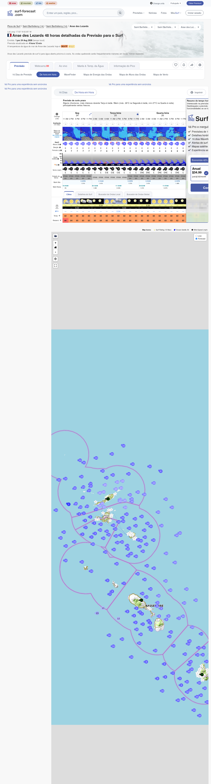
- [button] (55, 252)
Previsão (19, 66)
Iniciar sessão (194, 12)
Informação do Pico (124, 66)
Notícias (153, 12)
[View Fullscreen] (55, 265)
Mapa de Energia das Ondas (98, 74)
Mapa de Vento (160, 74)
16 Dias (63, 92)
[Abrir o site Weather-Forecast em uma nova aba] (50, 3)
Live (200, 235)
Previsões (137, 12)
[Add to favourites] (176, 65)
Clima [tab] (69, 194)
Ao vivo (63, 66)
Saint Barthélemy (33, 26)
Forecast (201, 238)
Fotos (164, 12)
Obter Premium (195, 3)
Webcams (40, 66)
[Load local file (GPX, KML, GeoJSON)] (55, 236)
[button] (95, 501)
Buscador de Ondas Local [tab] (109, 194)
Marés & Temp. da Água (90, 66)
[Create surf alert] (184, 65)
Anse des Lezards (79, 26)
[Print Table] (200, 65)
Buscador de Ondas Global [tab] (138, 194)
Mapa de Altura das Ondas (132, 74)
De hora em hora (48, 74)
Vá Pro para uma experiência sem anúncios (25, 84)
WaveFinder (70, 74)
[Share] (192, 65)
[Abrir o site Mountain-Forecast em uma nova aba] (26, 3)
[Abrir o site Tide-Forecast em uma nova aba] (38, 3)
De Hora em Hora (84, 92)
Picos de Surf (13, 26)
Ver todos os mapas (57, 136)
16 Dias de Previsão (22, 74)
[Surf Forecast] (21, 13)
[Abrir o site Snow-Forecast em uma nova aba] (12, 3)
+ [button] (55, 242)
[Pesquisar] (120, 13)
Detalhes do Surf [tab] (85, 194)
